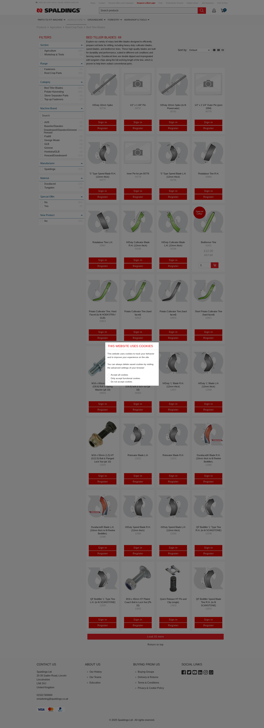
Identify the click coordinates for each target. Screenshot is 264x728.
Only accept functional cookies (125, 378)
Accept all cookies (119, 375)
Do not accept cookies (121, 381)
